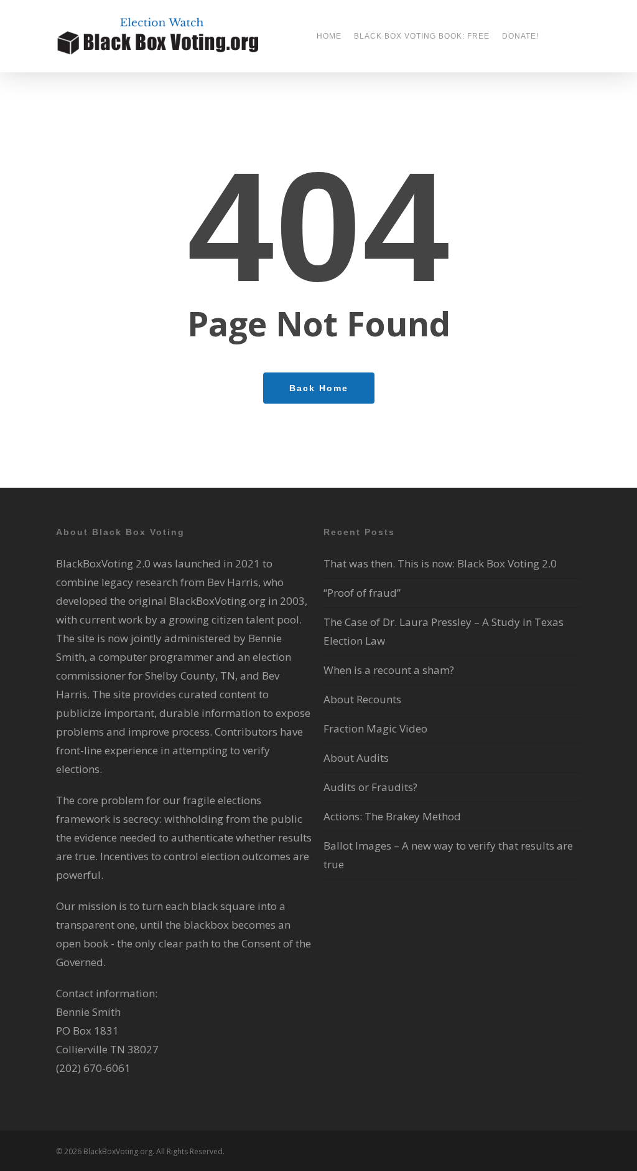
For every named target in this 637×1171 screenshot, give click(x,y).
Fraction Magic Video (375, 728)
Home (329, 36)
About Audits (356, 758)
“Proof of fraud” (362, 593)
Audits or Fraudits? (370, 787)
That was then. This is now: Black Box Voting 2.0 (440, 563)
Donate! (520, 36)
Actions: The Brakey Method (392, 816)
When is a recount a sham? (388, 670)
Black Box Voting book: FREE (422, 36)
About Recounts (362, 699)
